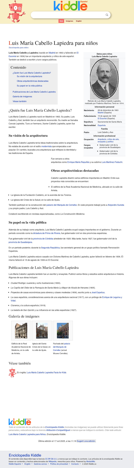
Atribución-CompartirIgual (58, 430)
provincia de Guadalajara (20, 242)
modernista (46, 146)
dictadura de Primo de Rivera (46, 233)
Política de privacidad (59, 464)
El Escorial (102, 118)
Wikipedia (53, 461)
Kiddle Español (15, 464)
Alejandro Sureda (116, 204)
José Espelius (98, 292)
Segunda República (50, 247)
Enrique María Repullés (78, 162)
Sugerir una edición (86, 440)
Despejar (101, 15)
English (79, 21)
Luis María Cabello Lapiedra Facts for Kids (46, 372)
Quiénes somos (40, 464)
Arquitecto (102, 139)
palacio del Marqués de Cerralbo (61, 204)
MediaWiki (90, 461)
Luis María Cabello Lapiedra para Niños (27, 434)
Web (61, 21)
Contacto (75, 464)
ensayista (102, 141)
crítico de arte (113, 139)
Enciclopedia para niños (19, 47)
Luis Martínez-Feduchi (112, 162)
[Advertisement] (67, 31)
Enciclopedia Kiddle (54, 427)
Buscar (107, 15)
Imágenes (69, 21)
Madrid (101, 112)
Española (102, 125)
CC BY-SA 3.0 (51, 458)
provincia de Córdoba (43, 238)
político (110, 141)
